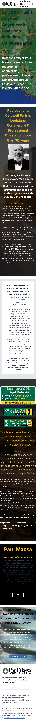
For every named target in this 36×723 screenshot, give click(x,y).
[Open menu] (32, 4)
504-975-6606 (18, 88)
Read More (18, 595)
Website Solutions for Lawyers (14, 718)
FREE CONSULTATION (18, 656)
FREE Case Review (18, 622)
